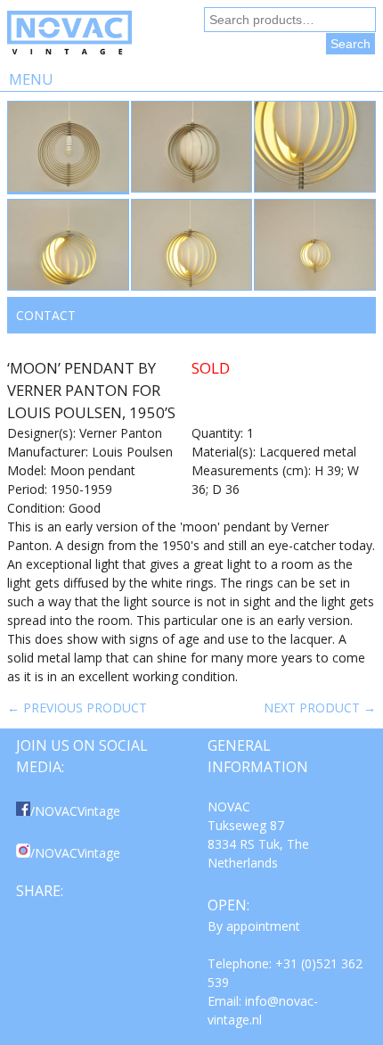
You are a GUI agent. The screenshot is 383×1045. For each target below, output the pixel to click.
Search (350, 44)
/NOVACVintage (75, 810)
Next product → (320, 707)
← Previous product (77, 707)
